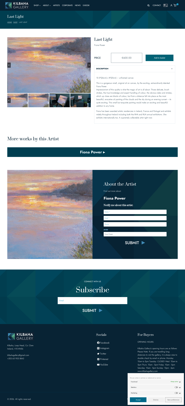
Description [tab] (102, 68)
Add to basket (159, 57)
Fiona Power (99, 45)
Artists (56, 5)
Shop (15, 22)
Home (9, 22)
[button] (17, 100)
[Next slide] (89, 65)
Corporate (67, 5)
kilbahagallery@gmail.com (18, 355)
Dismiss (155, 400)
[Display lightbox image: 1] (49, 65)
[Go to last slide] (9, 65)
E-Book (86, 5)
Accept (138, 400)
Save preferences (173, 400)
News (78, 5)
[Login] (171, 5)
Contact (157, 5)
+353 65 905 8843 (15, 358)
